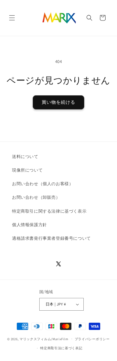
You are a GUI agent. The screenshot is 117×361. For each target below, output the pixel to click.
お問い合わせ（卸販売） (36, 197)
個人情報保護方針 (29, 224)
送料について (25, 156)
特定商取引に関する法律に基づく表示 (49, 211)
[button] (12, 17)
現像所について (27, 170)
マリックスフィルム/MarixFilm (44, 339)
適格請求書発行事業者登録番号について (51, 238)
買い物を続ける (58, 102)
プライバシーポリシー (92, 339)
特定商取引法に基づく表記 (61, 348)
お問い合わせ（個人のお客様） (42, 183)
